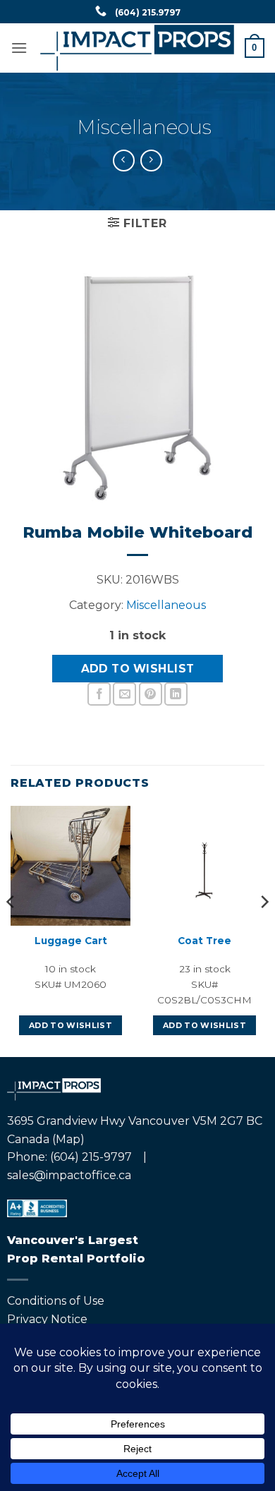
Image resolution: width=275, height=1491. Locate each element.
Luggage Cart (71, 940)
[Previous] (11, 930)
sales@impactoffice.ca (69, 1175)
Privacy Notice (47, 1319)
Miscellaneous (145, 127)
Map (68, 1139)
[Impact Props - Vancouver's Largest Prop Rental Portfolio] (137, 48)
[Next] (263, 930)
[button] (19, 47)
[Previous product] (151, 160)
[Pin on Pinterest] (150, 694)
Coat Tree (204, 940)
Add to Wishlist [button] (70, 1025)
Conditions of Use (55, 1301)
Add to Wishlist (138, 668)
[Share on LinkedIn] (176, 694)
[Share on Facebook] (99, 694)
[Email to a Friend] (124, 694)
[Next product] (124, 160)
